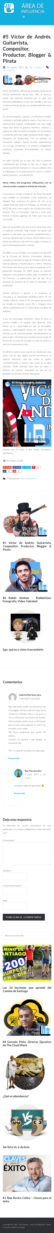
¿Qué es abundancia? (16, 1096)
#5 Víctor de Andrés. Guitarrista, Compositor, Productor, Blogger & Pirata (27, 546)
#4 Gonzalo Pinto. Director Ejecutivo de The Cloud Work (27, 1043)
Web (5, 900)
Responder (14, 758)
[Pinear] (33, 467)
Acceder (21, 1227)
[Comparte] (4, 471)
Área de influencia (27, 8)
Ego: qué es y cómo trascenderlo (23, 649)
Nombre (7, 870)
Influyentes (31, 478)
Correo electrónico (12, 885)
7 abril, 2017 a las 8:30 (29, 698)
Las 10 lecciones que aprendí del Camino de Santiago (27, 989)
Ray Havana (31, 770)
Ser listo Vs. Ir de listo (16, 1147)
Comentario (9, 840)
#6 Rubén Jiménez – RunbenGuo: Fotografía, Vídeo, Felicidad (27, 599)
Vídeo (22, 478)
